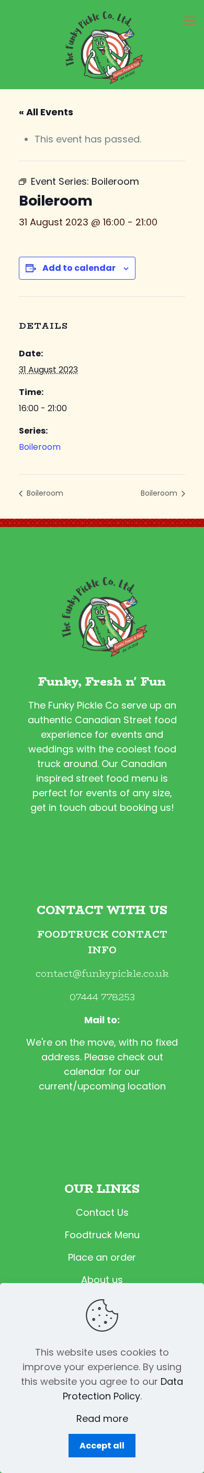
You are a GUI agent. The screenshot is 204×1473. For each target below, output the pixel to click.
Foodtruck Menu (102, 1234)
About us (102, 1279)
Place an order (102, 1257)
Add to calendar (79, 268)
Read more (102, 1418)
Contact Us (102, 1212)
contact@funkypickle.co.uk (102, 973)
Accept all (102, 1446)
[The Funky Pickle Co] (102, 44)
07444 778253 (102, 997)
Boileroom (40, 447)
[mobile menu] (190, 21)
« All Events (46, 111)
